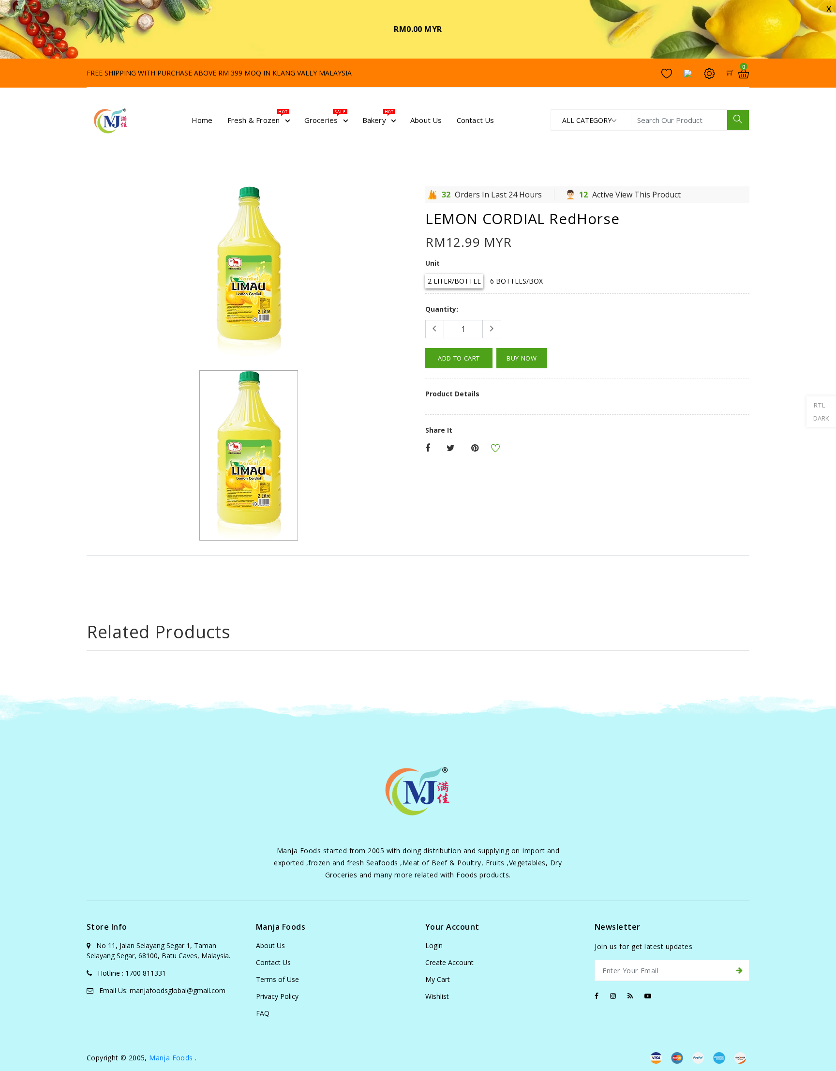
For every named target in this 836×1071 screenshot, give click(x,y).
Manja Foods (172, 1057)
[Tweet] (451, 448)
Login (434, 945)
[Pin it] (474, 448)
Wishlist (437, 996)
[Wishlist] (489, 449)
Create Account (449, 962)
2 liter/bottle (454, 281)
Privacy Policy (277, 996)
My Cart (437, 979)
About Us (270, 945)
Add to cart (459, 358)
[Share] (427, 448)
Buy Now (522, 358)
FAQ (262, 1013)
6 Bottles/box (516, 281)
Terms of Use (277, 979)
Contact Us (273, 962)
